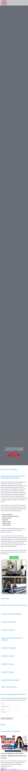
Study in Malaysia (8, 648)
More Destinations (9, 687)
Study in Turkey (7, 672)
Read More (3, 768)
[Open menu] (25, 3)
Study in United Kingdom (11, 614)
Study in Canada (8, 630)
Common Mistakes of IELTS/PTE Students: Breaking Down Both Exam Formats (13, 756)
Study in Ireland (7, 656)
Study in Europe (7, 664)
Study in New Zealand (10, 680)
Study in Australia (8, 622)
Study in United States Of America (11, 639)
